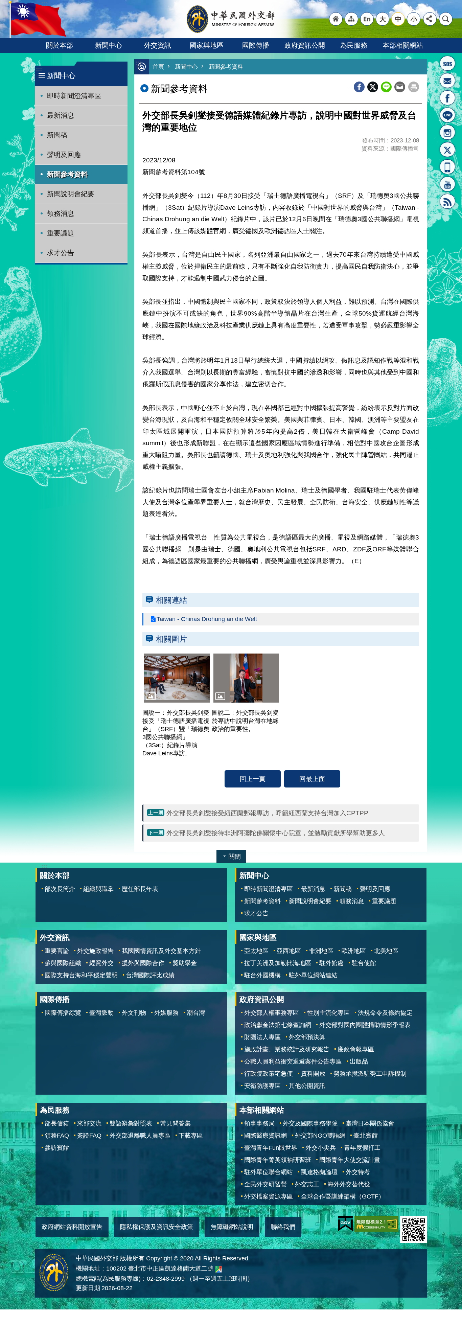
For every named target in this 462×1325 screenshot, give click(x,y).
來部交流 (89, 1123)
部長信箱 (447, 80)
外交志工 (307, 1184)
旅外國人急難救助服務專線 (447, 63)
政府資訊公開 (304, 45)
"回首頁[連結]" (336, 19)
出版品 (359, 1061)
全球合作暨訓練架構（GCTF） (343, 1196)
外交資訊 (157, 45)
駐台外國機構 (262, 975)
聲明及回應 (64, 154)
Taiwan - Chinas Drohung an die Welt (207, 619)
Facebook (359, 87)
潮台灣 (196, 1012)
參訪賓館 (57, 1147)
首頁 (158, 67)
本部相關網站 (403, 45)
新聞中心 (108, 45)
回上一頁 (252, 778)
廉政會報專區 (356, 1049)
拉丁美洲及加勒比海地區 (277, 963)
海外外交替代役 (348, 1184)
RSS (447, 201)
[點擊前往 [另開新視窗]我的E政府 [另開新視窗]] (345, 1224)
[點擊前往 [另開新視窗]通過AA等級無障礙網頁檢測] (376, 1224)
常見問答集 (175, 1123)
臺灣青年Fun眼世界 (270, 1147)
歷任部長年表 (140, 889)
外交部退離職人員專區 (140, 1135)
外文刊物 (134, 1012)
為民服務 (353, 45)
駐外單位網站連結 (313, 975)
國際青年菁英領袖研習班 (277, 1160)
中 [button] (398, 19)
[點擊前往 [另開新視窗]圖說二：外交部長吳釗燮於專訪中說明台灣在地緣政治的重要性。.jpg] (246, 678)
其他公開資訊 (307, 1085)
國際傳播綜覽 (63, 1012)
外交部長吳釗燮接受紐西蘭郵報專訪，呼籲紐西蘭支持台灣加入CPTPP (267, 813)
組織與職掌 (98, 889)
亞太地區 (256, 950)
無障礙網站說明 (232, 1227)
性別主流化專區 (328, 1012)
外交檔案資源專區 (268, 1196)
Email (399, 87)
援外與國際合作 (143, 963)
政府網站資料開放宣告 (72, 1227)
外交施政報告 (95, 950)
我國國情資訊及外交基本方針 (161, 950)
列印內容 (413, 87)
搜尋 (446, 19)
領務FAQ (57, 1135)
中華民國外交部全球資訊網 (231, 19)
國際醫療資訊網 (265, 1135)
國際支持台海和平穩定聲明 (81, 975)
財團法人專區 (262, 1037)
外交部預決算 (307, 1037)
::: (39, 69)
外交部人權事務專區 (271, 1012)
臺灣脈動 (101, 1012)
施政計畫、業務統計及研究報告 (286, 1049)
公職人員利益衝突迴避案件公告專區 (293, 1061)
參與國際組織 (63, 963)
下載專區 (191, 1135)
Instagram (447, 132)
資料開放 (313, 1073)
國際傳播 (255, 45)
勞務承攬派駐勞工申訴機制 (370, 1073)
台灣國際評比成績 (150, 975)
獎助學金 (184, 963)
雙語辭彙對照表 (131, 1123)
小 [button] (414, 19)
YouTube (447, 184)
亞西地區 (289, 950)
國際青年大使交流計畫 (349, 1160)
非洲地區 (321, 950)
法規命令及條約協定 (385, 1012)
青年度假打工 (362, 1147)
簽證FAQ (89, 1135)
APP (447, 166)
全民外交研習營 (265, 1184)
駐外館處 (331, 963)
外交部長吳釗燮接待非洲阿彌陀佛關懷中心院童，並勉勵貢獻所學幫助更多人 (275, 833)
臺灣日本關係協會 (370, 1123)
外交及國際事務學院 (310, 1123)
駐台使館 (364, 963)
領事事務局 (259, 1123)
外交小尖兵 (320, 1147)
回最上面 (312, 778)
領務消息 (60, 213)
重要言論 (57, 950)
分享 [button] (430, 19)
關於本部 (59, 45)
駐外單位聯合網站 (268, 1172)
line (386, 87)
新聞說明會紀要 (70, 194)
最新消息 (60, 115)
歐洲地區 (354, 950)
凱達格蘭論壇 (319, 1172)
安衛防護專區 (262, 1085)
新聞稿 (57, 135)
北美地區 (386, 950)
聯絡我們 (283, 1227)
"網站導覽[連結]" (351, 19)
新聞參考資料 (67, 174)
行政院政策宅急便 (268, 1073)
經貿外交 (101, 963)
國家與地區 (207, 45)
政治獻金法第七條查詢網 (277, 1025)
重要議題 (60, 233)
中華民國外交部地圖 (218, 1269)
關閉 (235, 856)
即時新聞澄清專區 (74, 95)
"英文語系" (367, 19)
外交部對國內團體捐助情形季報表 (365, 1025)
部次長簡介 (60, 889)
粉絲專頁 (447, 97)
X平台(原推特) (447, 149)
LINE (447, 115)
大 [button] (382, 19)
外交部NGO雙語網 (320, 1135)
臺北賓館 (365, 1135)
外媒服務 (166, 1012)
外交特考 (358, 1172)
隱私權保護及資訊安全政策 (156, 1227)
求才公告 (60, 252)
